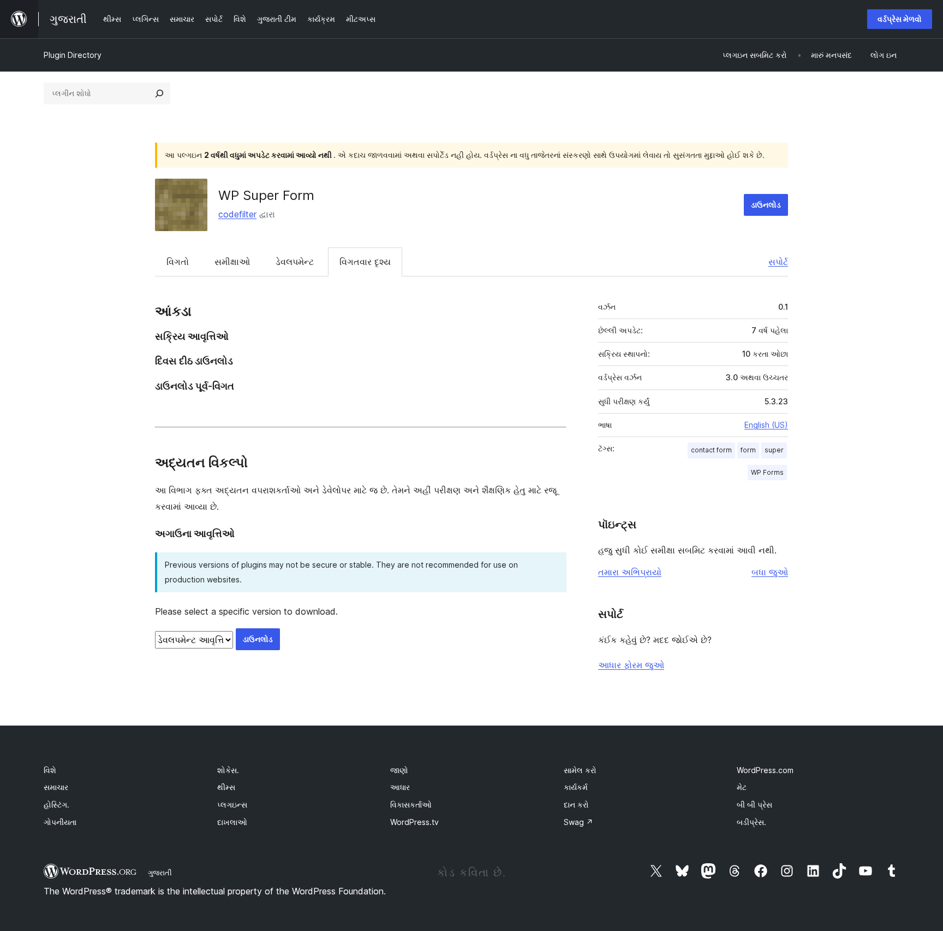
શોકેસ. (228, 770)
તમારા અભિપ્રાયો (629, 572)
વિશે (50, 770)
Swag (578, 822)
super (774, 450)
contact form (711, 450)
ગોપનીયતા (60, 822)
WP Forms (767, 472)
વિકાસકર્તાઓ (411, 804)
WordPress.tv (414, 822)
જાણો (399, 770)
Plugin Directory (73, 55)
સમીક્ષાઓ (232, 261)
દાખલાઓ (232, 822)
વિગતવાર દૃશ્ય (365, 261)
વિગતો (177, 261)
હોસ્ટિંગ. (56, 804)
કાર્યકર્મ (576, 787)
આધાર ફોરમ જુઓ (631, 664)
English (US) (766, 424)
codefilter (237, 214)
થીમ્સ (226, 787)
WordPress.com (765, 770)
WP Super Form (266, 195)
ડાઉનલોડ (766, 204)
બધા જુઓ (769, 572)
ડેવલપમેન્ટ (295, 261)
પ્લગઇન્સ (232, 804)
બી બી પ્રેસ (754, 804)
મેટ (742, 787)
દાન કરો (576, 804)
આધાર (400, 787)
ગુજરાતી (160, 872)
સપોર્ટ (778, 261)
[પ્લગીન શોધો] (159, 93)
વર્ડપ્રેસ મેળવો (900, 18)
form (748, 450)
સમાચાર (56, 787)
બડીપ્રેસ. (751, 822)
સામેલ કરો (580, 770)
